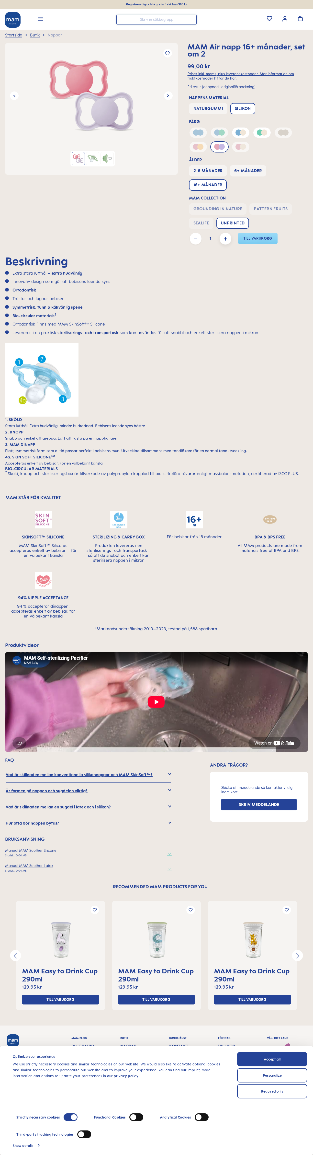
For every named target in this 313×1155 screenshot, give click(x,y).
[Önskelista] (269, 18)
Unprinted (233, 223)
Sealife (201, 223)
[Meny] (40, 19)
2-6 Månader (208, 170)
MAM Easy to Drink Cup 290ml (60, 975)
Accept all (272, 1059)
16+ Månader (208, 184)
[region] (91, 109)
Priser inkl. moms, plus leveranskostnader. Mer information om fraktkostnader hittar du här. (241, 76)
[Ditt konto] (285, 18)
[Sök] (192, 19)
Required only (272, 1091)
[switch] (136, 1117)
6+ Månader (248, 170)
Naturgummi (208, 108)
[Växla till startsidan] (13, 20)
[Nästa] (168, 96)
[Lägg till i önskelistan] (167, 53)
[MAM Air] (91, 95)
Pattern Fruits (271, 208)
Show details (23, 1145)
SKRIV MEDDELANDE (259, 804)
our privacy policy (122, 1076)
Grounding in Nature (217, 208)
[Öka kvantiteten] (225, 239)
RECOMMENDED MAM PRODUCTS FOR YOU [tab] (160, 886)
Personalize (272, 1075)
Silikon (243, 108)
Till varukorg (257, 238)
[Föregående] (14, 96)
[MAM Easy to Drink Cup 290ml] (60, 939)
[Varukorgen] (300, 18)
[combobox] (156, 19)
